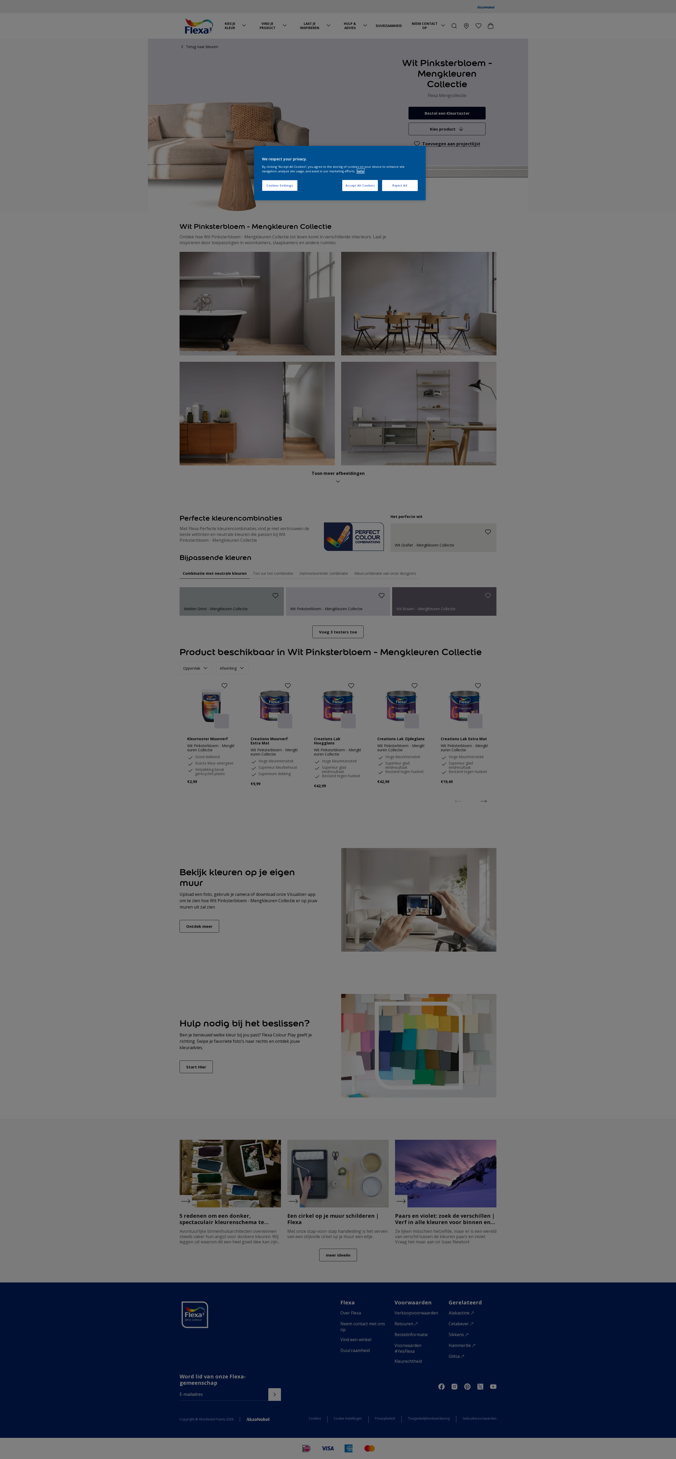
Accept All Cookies (360, 185)
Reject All (399, 185)
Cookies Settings (279, 185)
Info (360, 171)
